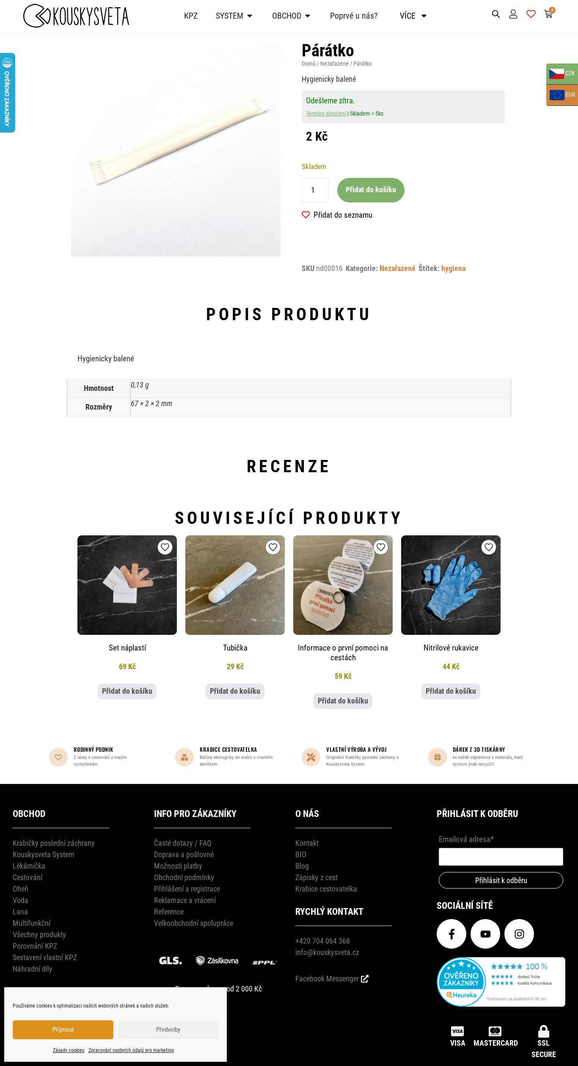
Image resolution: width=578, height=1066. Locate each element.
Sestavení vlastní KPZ (45, 957)
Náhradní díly (32, 968)
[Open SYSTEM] (249, 15)
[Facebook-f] (451, 934)
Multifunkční (31, 923)
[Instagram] (519, 934)
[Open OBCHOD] (307, 15)
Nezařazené (334, 63)
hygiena (453, 268)
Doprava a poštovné (184, 854)
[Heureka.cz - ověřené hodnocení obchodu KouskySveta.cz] (501, 1004)
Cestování (27, 877)
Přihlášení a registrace (187, 888)
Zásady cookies (68, 1050)
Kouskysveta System (43, 854)
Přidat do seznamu (343, 215)
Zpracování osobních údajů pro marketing (131, 1050)
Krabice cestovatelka (326, 888)
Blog (302, 865)
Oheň (20, 888)
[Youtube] (485, 934)
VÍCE (408, 16)
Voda (20, 900)
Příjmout (63, 1029)
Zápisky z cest (316, 877)
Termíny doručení (326, 113)
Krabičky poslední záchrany (54, 843)
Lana (20, 911)
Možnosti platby (178, 865)
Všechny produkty (39, 934)
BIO (300, 854)
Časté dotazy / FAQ (183, 843)
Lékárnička (29, 865)
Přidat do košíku (371, 190)
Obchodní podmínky (184, 877)
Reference (169, 911)
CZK (560, 74)
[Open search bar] (496, 13)
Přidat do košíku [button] (127, 691)
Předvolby (168, 1029)
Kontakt (307, 843)
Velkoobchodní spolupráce (193, 923)
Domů (309, 63)
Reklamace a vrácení (185, 900)
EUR (560, 95)
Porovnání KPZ (35, 945)
